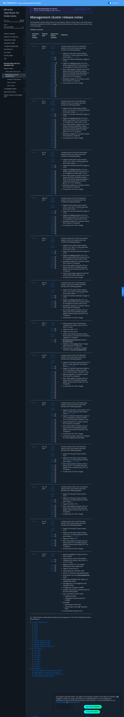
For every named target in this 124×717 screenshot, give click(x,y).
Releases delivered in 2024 (42, 641)
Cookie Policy (61, 702)
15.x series (37, 654)
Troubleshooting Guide (11, 46)
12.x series (37, 657)
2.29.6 (36, 624)
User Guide (7, 52)
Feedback (123, 291)
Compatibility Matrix (10, 89)
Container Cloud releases (14, 79)
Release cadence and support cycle (13, 95)
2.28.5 (36, 637)
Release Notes (8, 68)
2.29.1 (36, 633)
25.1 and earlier (9, 27)
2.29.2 (36, 632)
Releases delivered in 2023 (42, 643)
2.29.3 (36, 630)
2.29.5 (36, 626)
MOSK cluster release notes (12, 71)
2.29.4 (36, 628)
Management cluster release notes (11, 75)
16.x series (37, 652)
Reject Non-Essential (93, 707)
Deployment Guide (10, 40)
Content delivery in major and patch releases (48, 670)
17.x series (37, 650)
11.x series (37, 659)
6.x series (37, 665)
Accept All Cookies (92, 712)
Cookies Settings (64, 707)
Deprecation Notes (10, 92)
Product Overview (9, 34)
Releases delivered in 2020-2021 (44, 646)
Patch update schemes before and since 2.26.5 (48, 674)
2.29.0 (36, 635)
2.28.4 (36, 639)
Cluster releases (11, 82)
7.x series (37, 663)
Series (5, 25)
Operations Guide (9, 43)
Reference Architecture (11, 37)
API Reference (8, 49)
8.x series (37, 661)
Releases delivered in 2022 (42, 644)
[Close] (118, 697)
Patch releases (11, 85)
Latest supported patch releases (44, 676)
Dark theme (115, 3)
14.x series (37, 656)
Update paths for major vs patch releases (47, 672)
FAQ (5, 59)
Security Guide (8, 55)
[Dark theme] (110, 3)
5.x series (37, 667)
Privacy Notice (74, 702)
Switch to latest (80, 9)
